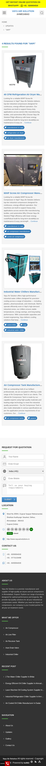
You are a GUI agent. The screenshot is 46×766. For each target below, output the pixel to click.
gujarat (33, 418)
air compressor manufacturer (18, 231)
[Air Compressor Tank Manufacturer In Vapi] (23, 362)
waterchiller (11, 325)
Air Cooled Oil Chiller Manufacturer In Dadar (23, 703)
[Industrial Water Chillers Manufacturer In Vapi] (23, 269)
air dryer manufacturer (16, 138)
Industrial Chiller (12, 654)
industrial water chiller (15, 330)
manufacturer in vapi (15, 127)
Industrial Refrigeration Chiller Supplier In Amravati (25, 696)
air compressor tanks (15, 418)
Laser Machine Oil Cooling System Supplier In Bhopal (25, 690)
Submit (8, 499)
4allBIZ (26, 763)
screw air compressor (15, 237)
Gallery (8, 739)
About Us (9, 725)
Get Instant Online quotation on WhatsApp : (23, 4)
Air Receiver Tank (13, 641)
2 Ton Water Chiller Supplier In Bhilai (20, 677)
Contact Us (10, 745)
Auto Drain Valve (12, 648)
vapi (24, 325)
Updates (9, 26)
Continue (27, 123)
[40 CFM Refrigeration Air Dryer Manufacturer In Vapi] (23, 71)
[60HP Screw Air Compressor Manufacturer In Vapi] (23, 170)
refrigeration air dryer (15, 133)
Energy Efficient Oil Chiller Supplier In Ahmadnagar (25, 683)
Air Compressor (12, 628)
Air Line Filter (11, 635)
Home (4, 22)
